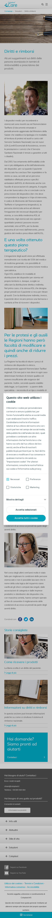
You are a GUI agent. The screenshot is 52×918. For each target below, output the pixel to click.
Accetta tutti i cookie (26, 518)
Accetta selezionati (26, 509)
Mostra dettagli (15, 499)
